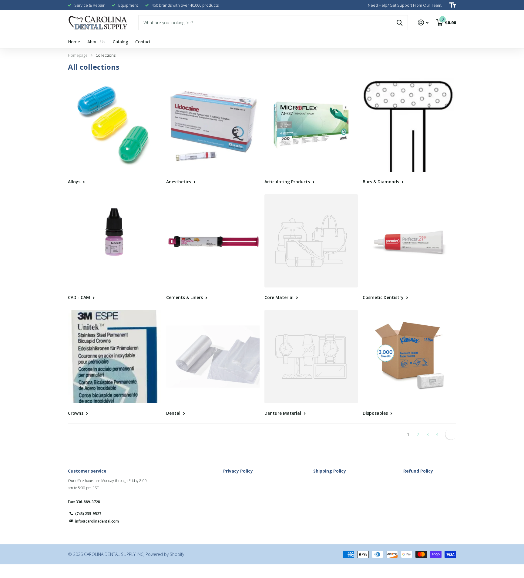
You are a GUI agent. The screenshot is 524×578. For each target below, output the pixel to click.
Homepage (78, 55)
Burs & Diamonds (381, 181)
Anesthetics (179, 181)
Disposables (376, 413)
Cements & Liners (185, 297)
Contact (143, 42)
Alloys (75, 181)
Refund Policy (418, 471)
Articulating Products (287, 181)
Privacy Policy (238, 471)
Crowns (76, 413)
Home (74, 42)
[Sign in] (423, 22)
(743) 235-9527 (88, 513)
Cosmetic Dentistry (384, 297)
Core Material (279, 297)
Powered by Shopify (165, 554)
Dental (174, 413)
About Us (96, 42)
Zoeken (399, 22)
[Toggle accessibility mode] (452, 5)
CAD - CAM (79, 297)
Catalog (120, 42)
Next (450, 434)
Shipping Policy (329, 471)
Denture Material (283, 413)
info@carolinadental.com (97, 521)
